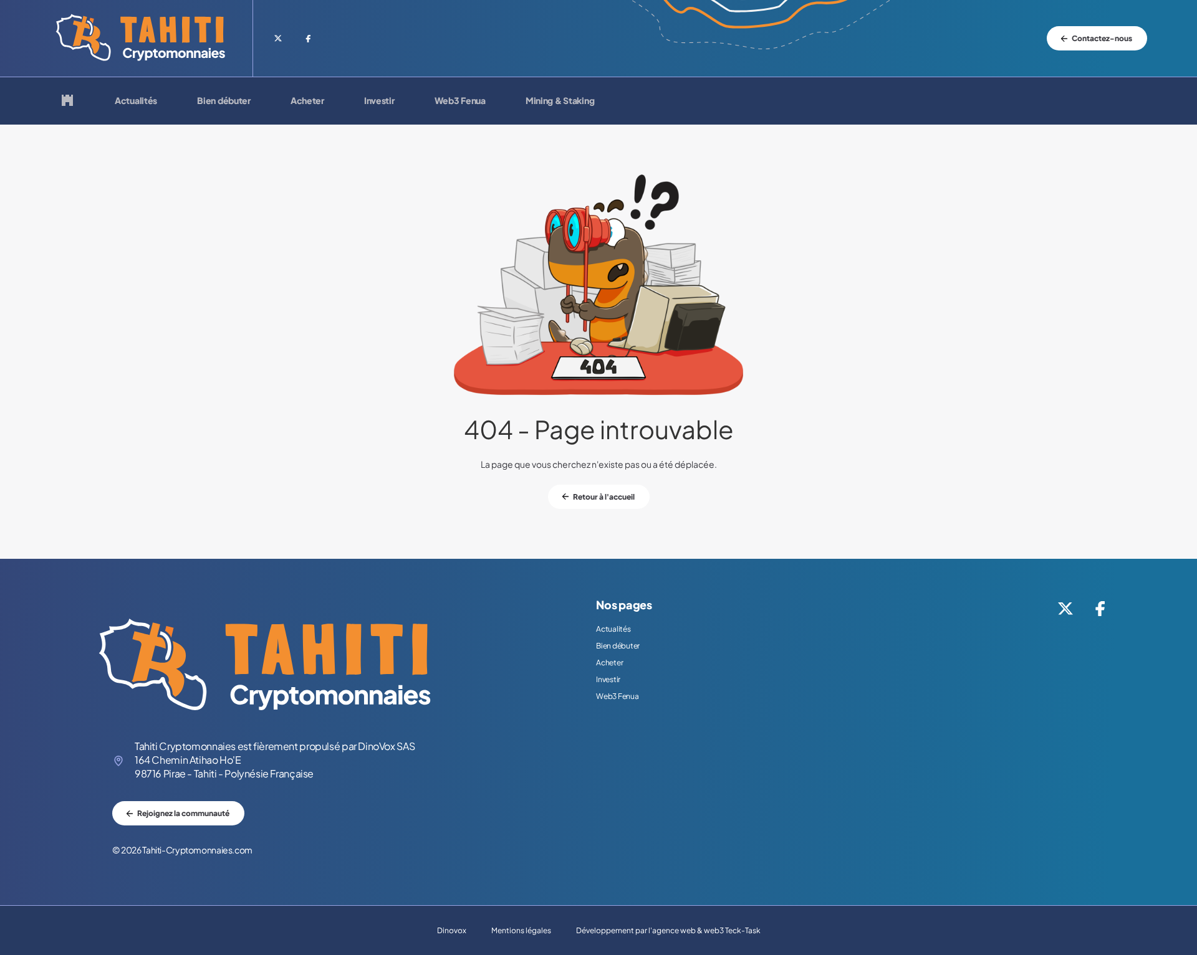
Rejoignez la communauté (183, 813)
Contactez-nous (1102, 38)
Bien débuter (224, 101)
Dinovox (451, 930)
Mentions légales (521, 930)
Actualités (136, 101)
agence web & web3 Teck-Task (706, 930)
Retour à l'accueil (604, 496)
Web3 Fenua (460, 101)
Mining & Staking (560, 101)
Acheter (307, 101)
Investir (379, 101)
